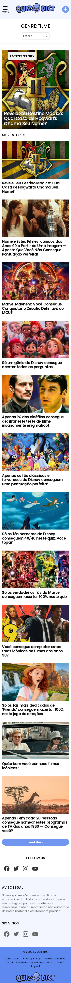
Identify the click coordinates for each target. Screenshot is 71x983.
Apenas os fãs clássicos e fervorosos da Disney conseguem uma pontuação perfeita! (32, 480)
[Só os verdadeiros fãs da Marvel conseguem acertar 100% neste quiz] (35, 569)
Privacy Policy (31, 958)
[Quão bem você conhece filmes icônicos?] (35, 740)
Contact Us (12, 958)
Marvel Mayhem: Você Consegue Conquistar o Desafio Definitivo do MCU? (33, 308)
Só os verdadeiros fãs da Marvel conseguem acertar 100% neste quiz (34, 594)
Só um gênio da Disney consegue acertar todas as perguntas (32, 365)
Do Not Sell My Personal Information (29, 962)
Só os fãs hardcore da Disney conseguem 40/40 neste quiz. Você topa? (34, 538)
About (60, 962)
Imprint (35, 966)
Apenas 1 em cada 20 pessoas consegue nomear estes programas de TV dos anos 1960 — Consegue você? (34, 824)
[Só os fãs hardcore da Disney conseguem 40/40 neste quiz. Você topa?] (35, 511)
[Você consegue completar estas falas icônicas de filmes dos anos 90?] (35, 623)
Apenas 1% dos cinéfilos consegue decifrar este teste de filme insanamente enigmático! (33, 421)
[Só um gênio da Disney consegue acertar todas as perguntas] (35, 339)
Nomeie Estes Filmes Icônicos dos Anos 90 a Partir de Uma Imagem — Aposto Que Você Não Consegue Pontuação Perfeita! (34, 248)
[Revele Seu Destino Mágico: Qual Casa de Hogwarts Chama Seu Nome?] (35, 89)
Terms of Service (55, 958)
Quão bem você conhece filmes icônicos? (30, 766)
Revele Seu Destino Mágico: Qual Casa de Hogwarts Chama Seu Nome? (31, 187)
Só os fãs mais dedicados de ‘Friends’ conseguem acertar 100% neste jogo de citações (33, 709)
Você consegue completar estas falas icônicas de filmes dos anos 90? (32, 651)
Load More (35, 842)
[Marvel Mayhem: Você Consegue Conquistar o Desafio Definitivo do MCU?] (35, 281)
